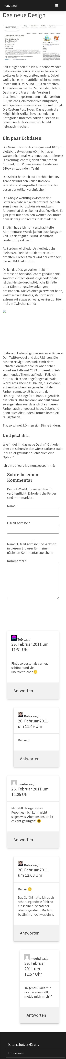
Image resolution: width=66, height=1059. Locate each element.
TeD (20, 639)
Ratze (28, 716)
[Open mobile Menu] (60, 5)
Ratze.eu (10, 5)
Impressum (16, 1053)
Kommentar (16, 561)
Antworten (23, 690)
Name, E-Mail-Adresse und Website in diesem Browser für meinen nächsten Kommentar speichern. (31, 548)
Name (12, 506)
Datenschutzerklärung (23, 1044)
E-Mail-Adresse (18, 523)
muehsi (22, 784)
